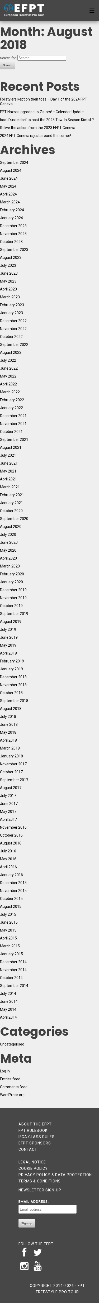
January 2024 (11, 218)
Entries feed (10, 1079)
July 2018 (8, 716)
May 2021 (8, 471)
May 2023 (8, 281)
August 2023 (10, 257)
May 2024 (8, 186)
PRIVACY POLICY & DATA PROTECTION (55, 1175)
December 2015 (13, 883)
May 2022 (8, 376)
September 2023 (14, 249)
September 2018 (14, 701)
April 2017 (8, 819)
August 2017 (10, 788)
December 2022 (13, 321)
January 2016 (11, 875)
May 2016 (8, 859)
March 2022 (10, 392)
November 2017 (13, 764)
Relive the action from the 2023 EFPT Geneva (37, 128)
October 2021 (11, 431)
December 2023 (13, 226)
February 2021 (12, 495)
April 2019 (8, 653)
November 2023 (13, 234)
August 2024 (10, 170)
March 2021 (10, 487)
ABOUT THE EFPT (35, 1124)
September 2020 (14, 519)
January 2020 (11, 582)
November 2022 (13, 329)
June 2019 (9, 637)
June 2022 (9, 368)
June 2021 (9, 463)
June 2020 (9, 542)
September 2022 (14, 344)
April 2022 (8, 384)
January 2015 (11, 954)
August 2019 (10, 621)
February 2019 (12, 661)
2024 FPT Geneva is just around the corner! (35, 135)
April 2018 (8, 740)
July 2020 (8, 534)
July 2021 (8, 455)
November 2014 (13, 970)
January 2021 (11, 503)
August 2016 (10, 843)
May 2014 (8, 1009)
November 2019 (13, 598)
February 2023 (12, 305)
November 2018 (13, 685)
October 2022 (11, 337)
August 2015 (10, 906)
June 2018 (9, 724)
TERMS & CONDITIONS (39, 1181)
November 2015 (13, 891)
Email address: (33, 1202)
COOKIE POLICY (33, 1168)
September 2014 (14, 986)
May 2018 (8, 732)
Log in (5, 1071)
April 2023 (8, 289)
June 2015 (9, 922)
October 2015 (11, 898)
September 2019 (14, 614)
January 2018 (11, 756)
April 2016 (8, 867)
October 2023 (11, 242)
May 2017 (8, 811)
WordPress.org (12, 1095)
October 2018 (11, 693)
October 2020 (11, 511)
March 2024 (10, 202)
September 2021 (14, 439)
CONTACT (27, 1149)
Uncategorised (12, 1044)
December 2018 (13, 677)
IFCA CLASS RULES (36, 1137)
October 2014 (11, 978)
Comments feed (13, 1087)
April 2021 (8, 479)
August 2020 (10, 526)
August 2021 (10, 447)
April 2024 (8, 194)
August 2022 (10, 352)
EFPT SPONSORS (34, 1143)
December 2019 (13, 590)
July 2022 (8, 360)
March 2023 (10, 297)
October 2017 (11, 772)
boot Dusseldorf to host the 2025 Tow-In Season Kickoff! (47, 120)
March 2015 (10, 946)
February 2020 (12, 574)
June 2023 (9, 273)
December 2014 (13, 962)
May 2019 (8, 645)
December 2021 (13, 416)
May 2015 (8, 930)
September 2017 (14, 780)
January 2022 (11, 408)
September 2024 (14, 162)
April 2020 (8, 558)
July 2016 (8, 851)
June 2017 (9, 803)
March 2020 (10, 566)
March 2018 (10, 748)
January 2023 (11, 313)
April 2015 (8, 938)
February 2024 (12, 210)
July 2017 (8, 796)
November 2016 (13, 827)
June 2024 (9, 178)
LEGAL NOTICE (32, 1162)
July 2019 (8, 629)
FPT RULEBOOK (33, 1130)
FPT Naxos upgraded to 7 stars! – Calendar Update (42, 112)
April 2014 (8, 1017)
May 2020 (8, 550)
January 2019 (11, 669)
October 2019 (11, 606)
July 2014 (8, 993)
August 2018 (10, 709)
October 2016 (11, 835)
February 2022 (12, 400)
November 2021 (13, 424)
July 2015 (8, 914)
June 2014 (9, 1001)
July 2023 (8, 265)
